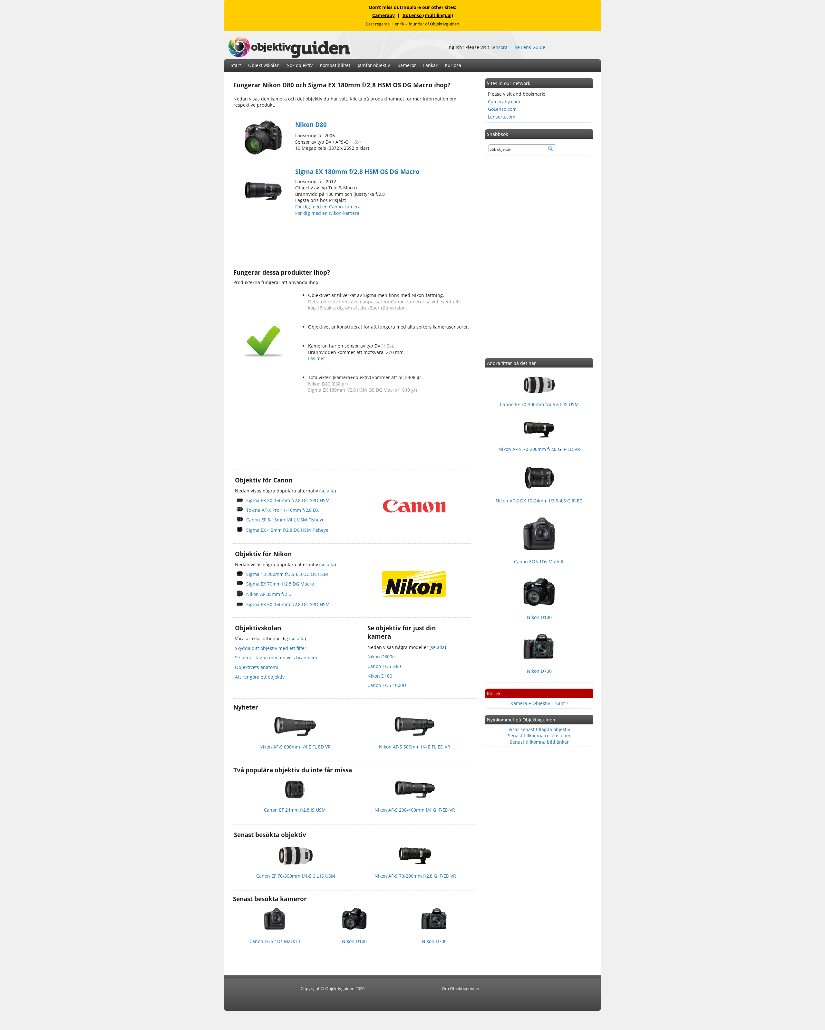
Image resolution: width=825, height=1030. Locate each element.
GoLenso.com (502, 109)
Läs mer (316, 358)
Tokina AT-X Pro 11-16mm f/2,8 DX (282, 510)
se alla (328, 491)
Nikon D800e (381, 656)
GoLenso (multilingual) (428, 15)
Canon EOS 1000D (386, 685)
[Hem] (289, 56)
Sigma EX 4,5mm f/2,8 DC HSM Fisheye (287, 530)
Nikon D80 (311, 124)
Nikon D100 (379, 676)
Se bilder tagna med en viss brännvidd (277, 657)
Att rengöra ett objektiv (260, 677)
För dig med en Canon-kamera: (329, 207)
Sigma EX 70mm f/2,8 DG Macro (280, 584)
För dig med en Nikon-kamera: (329, 213)
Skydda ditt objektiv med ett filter (270, 648)
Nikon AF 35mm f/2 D (269, 594)
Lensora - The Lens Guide (517, 47)
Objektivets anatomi (256, 667)
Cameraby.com (504, 102)
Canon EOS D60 (384, 666)
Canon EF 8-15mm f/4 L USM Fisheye (285, 520)
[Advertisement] (350, 241)
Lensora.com (501, 117)
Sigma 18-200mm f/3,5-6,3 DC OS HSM (287, 574)
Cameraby (383, 15)
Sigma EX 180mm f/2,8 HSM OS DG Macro (357, 171)
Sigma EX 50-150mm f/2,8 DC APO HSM (288, 500)
